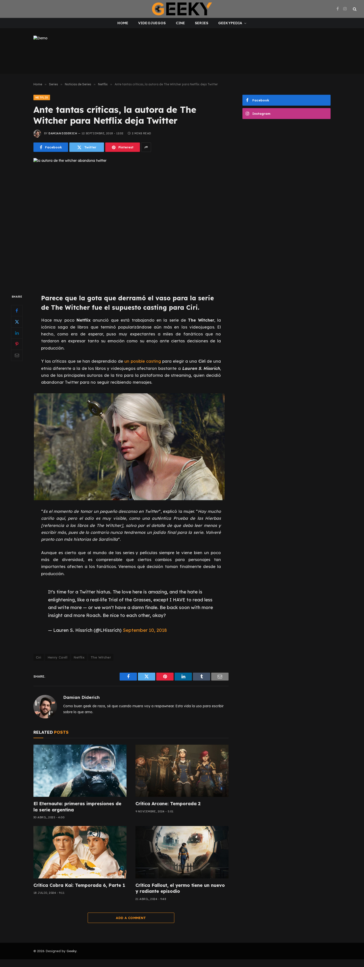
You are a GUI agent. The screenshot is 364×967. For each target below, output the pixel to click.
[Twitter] (17, 322)
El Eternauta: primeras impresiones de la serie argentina (77, 806)
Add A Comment (131, 918)
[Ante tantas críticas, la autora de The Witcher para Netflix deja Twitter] (131, 221)
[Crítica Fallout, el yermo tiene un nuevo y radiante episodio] (182, 852)
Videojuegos (152, 23)
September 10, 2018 (145, 630)
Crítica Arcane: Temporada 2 (168, 803)
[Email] (17, 355)
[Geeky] (182, 9)
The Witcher (101, 657)
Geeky (72, 951)
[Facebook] (17, 310)
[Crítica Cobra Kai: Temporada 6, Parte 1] (80, 852)
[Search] (354, 9)
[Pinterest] (17, 344)
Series (201, 23)
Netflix (41, 97)
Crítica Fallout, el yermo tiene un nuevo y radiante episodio (180, 888)
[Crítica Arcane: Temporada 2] (182, 771)
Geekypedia (230, 23)
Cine (180, 23)
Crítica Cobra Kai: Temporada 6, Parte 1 (79, 885)
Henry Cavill (58, 657)
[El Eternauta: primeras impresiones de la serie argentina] (80, 771)
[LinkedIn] (17, 333)
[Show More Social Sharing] (146, 147)
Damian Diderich (63, 133)
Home (122, 23)
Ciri (38, 657)
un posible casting (142, 361)
